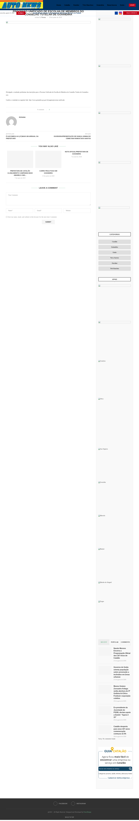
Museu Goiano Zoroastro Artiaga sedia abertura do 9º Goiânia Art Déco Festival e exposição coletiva (122, 692)
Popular (114, 642)
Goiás (122, 5)
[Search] (138, 5)
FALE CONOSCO (131, 13)
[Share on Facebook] (53, 110)
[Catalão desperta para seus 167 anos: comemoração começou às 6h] (104, 729)
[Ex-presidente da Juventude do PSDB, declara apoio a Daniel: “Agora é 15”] (104, 710)
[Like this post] (50, 110)
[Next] (31, 13)
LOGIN (132, 5)
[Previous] (28, 13)
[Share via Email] (59, 110)
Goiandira (100, 5)
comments (125, 642)
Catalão (67, 5)
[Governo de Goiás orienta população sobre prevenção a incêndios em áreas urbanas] (104, 670)
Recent (104, 642)
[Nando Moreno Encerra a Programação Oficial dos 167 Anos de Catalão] (104, 651)
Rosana (43, 17)
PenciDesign (87, 812)
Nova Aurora (112, 5)
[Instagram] (120, 13)
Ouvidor (76, 5)
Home (58, 5)
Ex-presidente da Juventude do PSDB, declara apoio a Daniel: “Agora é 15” (122, 712)
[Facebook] (116, 13)
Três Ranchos (88, 5)
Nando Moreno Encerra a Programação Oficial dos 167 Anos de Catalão (57, 13)
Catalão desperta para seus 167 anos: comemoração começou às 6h (122, 730)
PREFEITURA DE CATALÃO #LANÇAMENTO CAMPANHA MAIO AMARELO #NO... (20, 173)
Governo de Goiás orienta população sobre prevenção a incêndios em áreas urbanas (122, 672)
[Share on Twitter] (55, 110)
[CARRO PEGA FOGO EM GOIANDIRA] (48, 159)
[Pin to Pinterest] (57, 110)
